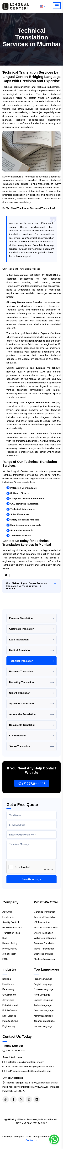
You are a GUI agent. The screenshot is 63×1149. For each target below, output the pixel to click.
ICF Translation (17, 735)
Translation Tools (11, 932)
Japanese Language (44, 1020)
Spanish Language (43, 999)
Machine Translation (44, 959)
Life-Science (9, 1015)
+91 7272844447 (33, 783)
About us (7, 911)
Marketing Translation (21, 682)
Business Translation (21, 671)
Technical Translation (21, 660)
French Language (43, 978)
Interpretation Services (46, 927)
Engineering (8, 1026)
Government (9, 994)
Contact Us (31, 1140)
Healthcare (8, 984)
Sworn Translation (19, 746)
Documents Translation (22, 725)
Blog (4, 937)
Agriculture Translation (22, 703)
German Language (43, 1010)
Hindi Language (42, 994)
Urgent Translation (19, 692)
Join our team (9, 953)
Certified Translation (44, 911)
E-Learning (8, 989)
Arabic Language (43, 1005)
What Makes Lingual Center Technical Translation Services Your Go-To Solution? (26, 586)
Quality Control (10, 922)
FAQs (5, 959)
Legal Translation (19, 639)
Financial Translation (21, 618)
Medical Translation (20, 650)
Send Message (31, 879)
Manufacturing (10, 1020)
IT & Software (9, 1010)
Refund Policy (9, 943)
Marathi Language (43, 1015)
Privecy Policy (9, 948)
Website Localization (45, 937)
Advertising (8, 999)
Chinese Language (43, 989)
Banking (6, 978)
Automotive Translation (22, 714)
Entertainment (10, 1005)
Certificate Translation (21, 628)
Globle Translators (12, 927)
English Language (43, 984)
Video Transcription (44, 948)
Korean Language (43, 1026)
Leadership (8, 916)
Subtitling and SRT (43, 953)
